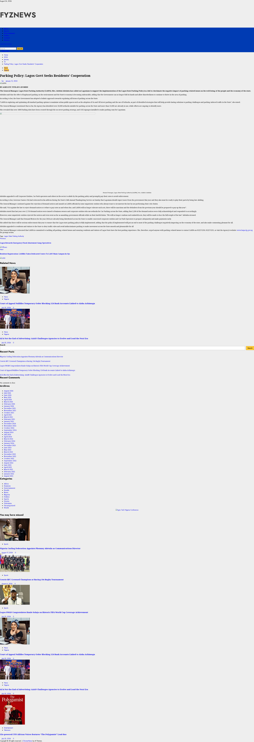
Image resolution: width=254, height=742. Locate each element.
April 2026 (8, 399)
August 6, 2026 (7, 584)
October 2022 (9, 458)
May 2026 (7, 397)
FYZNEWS (18, 15)
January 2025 (9, 421)
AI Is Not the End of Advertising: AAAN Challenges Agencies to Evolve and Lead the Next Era (44, 338)
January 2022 (9, 474)
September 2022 (10, 461)
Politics (6, 35)
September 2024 (10, 430)
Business (7, 486)
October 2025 (9, 413)
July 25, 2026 (6, 308)
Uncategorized (9, 505)
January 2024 (9, 443)
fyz (3, 81)
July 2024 (7, 434)
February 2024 (9, 441)
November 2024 (10, 426)
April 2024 (8, 437)
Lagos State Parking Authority (14, 236)
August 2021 (8, 476)
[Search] (0, 46)
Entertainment (9, 33)
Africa (6, 484)
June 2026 (7, 395)
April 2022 (8, 467)
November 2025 (10, 410)
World (6, 508)
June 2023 (7, 448)
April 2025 (8, 415)
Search (2, 345)
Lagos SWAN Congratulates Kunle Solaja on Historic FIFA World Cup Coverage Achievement (35, 366)
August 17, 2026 (7, 552)
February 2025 (9, 419)
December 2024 (10, 423)
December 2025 (10, 408)
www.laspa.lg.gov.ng (245, 230)
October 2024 (9, 428)
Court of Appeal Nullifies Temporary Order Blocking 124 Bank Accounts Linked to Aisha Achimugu (47, 303)
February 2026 (9, 404)
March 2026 (8, 402)
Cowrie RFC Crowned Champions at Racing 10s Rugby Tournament (25, 361)
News (6, 29)
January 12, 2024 (11, 81)
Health (6, 490)
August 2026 (8, 391)
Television (8, 503)
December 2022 (10, 454)
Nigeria (6, 70)
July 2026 (7, 393)
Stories (6, 40)
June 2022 (7, 465)
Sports (6, 31)
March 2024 (8, 439)
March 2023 (8, 452)
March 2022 (8, 469)
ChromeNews (27, 741)
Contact (7, 38)
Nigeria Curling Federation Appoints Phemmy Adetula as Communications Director (31, 357)
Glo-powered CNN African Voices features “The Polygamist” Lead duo (33, 734)
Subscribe (5, 51)
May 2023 (7, 450)
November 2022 (10, 456)
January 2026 (9, 406)
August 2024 (8, 432)
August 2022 (8, 463)
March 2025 (8, 417)
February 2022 (9, 472)
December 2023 (10, 445)
